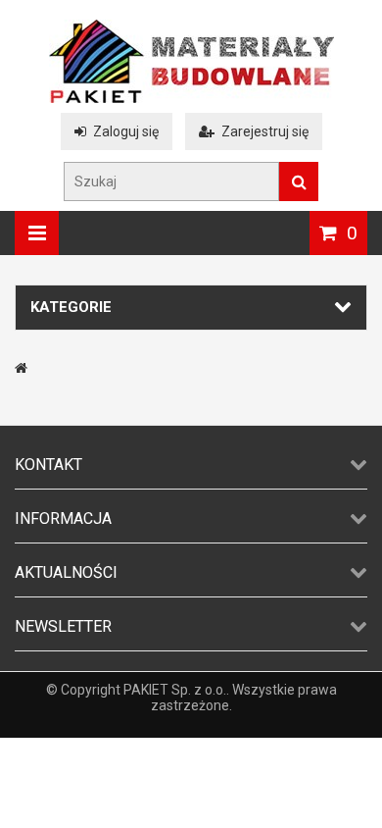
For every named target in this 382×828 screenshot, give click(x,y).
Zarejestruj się (265, 131)
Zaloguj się (126, 131)
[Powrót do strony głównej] (21, 368)
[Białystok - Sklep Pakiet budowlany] (191, 98)
